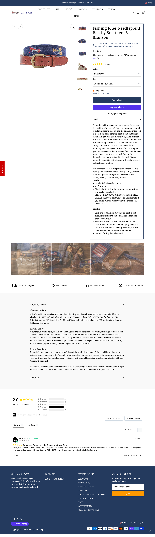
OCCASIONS (96, 9)
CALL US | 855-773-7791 (88, 510)
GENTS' (69, 9)
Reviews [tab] (17, 425)
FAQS (80, 502)
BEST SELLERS (44, 9)
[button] (137, 455)
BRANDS (111, 9)
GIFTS (76, 16)
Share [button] (17, 455)
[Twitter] (20, 519)
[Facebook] (12, 519)
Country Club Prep (35, 529)
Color (95, 69)
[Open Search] (133, 13)
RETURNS (82, 490)
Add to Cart (117, 100)
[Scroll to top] (150, 530)
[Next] (20, 26)
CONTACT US (84, 483)
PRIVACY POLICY (85, 498)
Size (94, 79)
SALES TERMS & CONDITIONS (91, 494)
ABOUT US (83, 479)
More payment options (117, 113)
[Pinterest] (17, 519)
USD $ (150, 3)
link (61, 332)
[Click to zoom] (72, 26)
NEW (57, 9)
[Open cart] (143, 13)
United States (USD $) (131, 522)
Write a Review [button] (134, 418)
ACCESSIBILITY (85, 506)
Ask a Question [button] (115, 418)
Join (128, 493)
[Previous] (14, 26)
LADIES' (82, 9)
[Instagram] (14, 519)
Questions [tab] (31, 425)
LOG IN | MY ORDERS (54, 479)
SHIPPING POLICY (86, 486)
